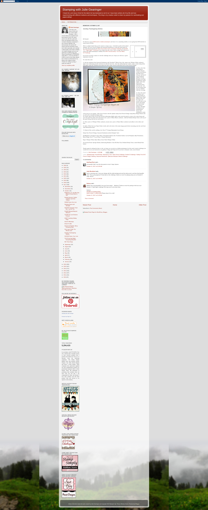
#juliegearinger (91, 154)
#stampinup (106, 154)
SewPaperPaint (91, 162)
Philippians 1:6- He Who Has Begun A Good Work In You (72, 194)
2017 (65, 184)
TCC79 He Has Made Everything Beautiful (70, 239)
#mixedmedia (98, 154)
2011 (65, 275)
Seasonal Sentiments (101, 156)
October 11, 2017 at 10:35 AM (94, 166)
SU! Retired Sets (71, 22)
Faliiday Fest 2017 (141, 154)
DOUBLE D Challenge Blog (94, 191)
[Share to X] (109, 152)
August (67, 246)
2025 (65, 167)
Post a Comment (89, 198)
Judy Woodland (91, 171)
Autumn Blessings (69, 221)
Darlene (89, 183)
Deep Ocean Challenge (119, 154)
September (68, 244)
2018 (65, 182)
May (66, 253)
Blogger (137, 504)
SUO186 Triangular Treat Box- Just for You (71, 208)
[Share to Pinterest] (113, 152)
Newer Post (87, 205)
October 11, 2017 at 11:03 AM (94, 195)
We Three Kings (69, 241)
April (66, 255)
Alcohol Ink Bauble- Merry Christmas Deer (71, 226)
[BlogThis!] (108, 152)
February (67, 259)
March (66, 257)
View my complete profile (68, 65)
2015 (65, 266)
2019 (65, 180)
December (68, 186)
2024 (65, 169)
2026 (65, 165)
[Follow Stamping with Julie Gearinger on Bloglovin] (69, 136)
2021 (65, 176)
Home (63, 22)
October (67, 190)
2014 (65, 268)
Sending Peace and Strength (70, 205)
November (68, 188)
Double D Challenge (130, 154)
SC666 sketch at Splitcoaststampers (101, 41)
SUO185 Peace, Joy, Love (71, 236)
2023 (65, 172)
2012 (65, 272)
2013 (65, 270)
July (66, 248)
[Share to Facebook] (111, 152)
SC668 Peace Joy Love (71, 202)
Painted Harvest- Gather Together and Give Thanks (71, 199)
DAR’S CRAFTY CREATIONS (94, 193)
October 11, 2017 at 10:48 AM (94, 178)
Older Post (142, 205)
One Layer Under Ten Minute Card (70, 230)
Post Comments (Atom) (96, 208)
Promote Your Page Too (66, 316)
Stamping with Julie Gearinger (82, 9)
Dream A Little (68, 223)
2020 (65, 178)
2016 (65, 264)
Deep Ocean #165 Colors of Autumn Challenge (110, 48)
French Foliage (87, 156)
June (66, 251)
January (67, 261)
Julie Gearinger (74, 27)
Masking (93, 156)
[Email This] (106, 152)
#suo (110, 154)
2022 (65, 174)
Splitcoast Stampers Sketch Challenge (117, 156)
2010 (65, 277)
